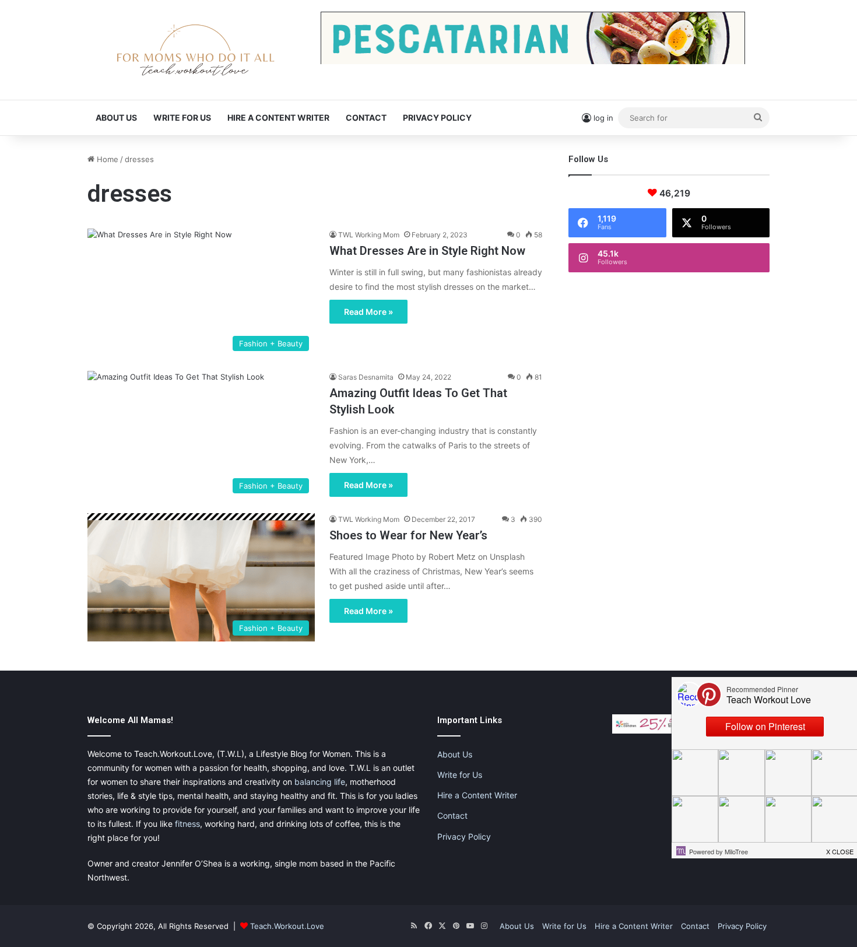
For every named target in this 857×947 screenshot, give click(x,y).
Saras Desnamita (366, 377)
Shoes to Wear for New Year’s (408, 535)
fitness (187, 824)
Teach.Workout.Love (287, 926)
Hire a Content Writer (278, 117)
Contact (366, 117)
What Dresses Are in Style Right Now (427, 251)
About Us (116, 117)
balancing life (319, 782)
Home (106, 159)
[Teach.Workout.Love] (195, 49)
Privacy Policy (437, 117)
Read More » (368, 312)
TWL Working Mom (368, 234)
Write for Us (182, 117)
